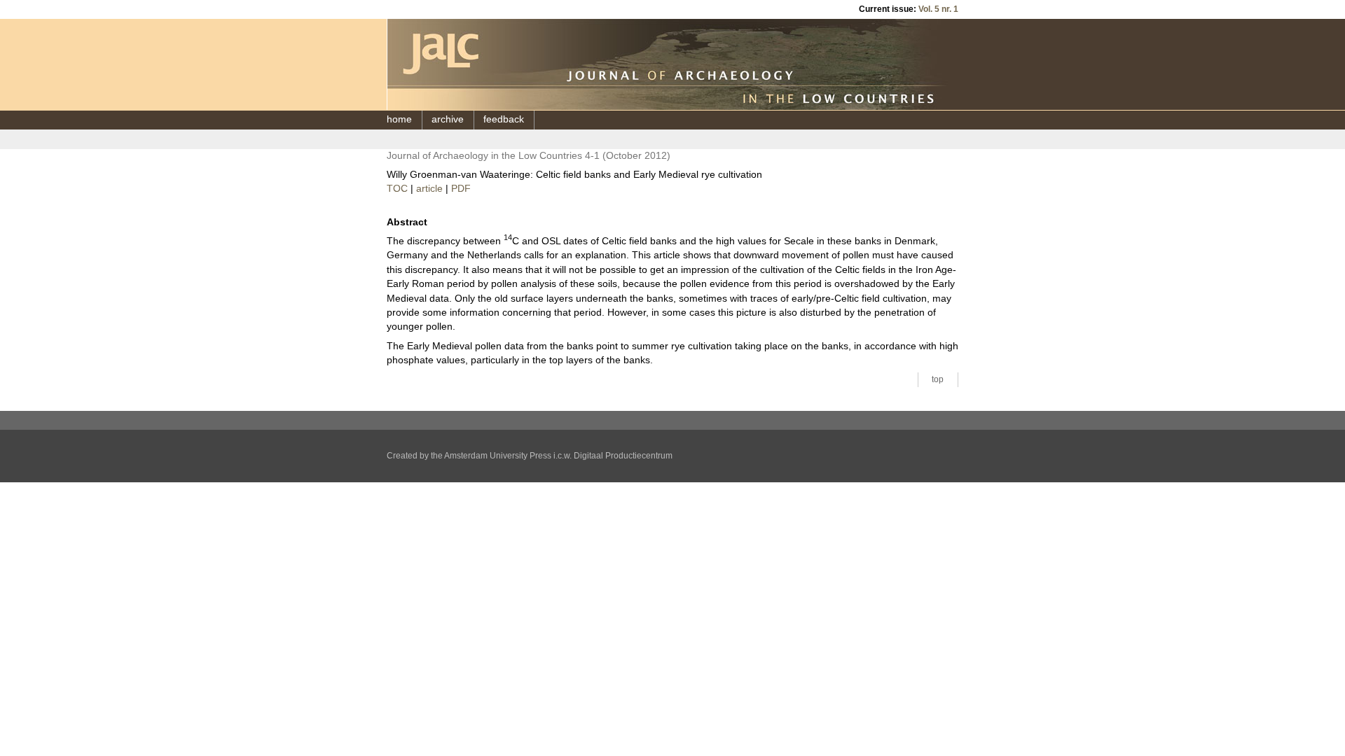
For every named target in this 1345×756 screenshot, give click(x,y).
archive (448, 119)
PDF (461, 188)
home (399, 119)
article (429, 188)
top (938, 379)
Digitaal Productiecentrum (623, 456)
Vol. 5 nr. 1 (938, 9)
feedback (503, 119)
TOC (397, 188)
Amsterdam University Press (497, 456)
